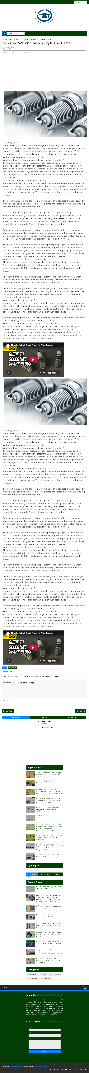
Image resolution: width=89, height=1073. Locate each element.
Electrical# (12, 668)
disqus (44, 717)
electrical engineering (50, 975)
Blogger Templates (42, 1066)
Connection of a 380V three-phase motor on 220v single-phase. (48, 934)
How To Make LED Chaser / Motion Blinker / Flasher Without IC (47, 809)
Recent (32, 874)
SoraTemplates (16, 1066)
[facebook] (51, 1069)
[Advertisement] (44, 73)
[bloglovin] (66, 1069)
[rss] (73, 1069)
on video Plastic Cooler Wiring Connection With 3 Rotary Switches (49, 837)
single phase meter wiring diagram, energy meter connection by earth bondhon (49, 952)
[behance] (77, 1069)
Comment (57, 874)
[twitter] (54, 1069)
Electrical (12, 39)
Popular (44, 874)
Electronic (32, 978)
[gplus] (58, 1069)
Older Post (81, 711)
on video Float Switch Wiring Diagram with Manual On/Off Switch (48, 774)
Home (5, 39)
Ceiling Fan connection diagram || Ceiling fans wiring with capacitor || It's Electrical (49, 791)
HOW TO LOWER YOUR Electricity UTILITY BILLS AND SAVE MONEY (48, 960)
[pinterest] (62, 1069)
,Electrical (25, 53)
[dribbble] (70, 1069)
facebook (72, 717)
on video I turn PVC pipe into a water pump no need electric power (49, 925)
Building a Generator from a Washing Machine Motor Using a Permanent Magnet (49, 800)
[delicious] (85, 1069)
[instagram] (81, 1069)
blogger (15, 717)
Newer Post (7, 711)
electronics (45, 978)
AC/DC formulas (43, 816)
